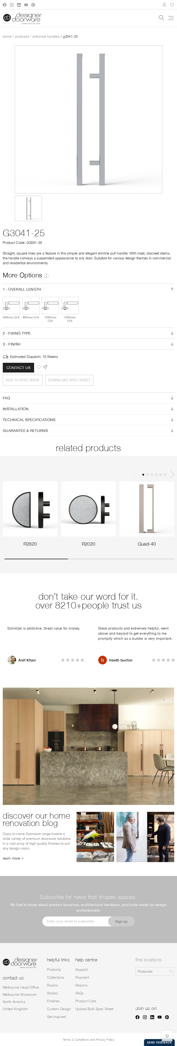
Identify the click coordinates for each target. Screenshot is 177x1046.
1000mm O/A (50, 319)
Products (22, 36)
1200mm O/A (70, 319)
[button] (169, 18)
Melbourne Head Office (21, 987)
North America (14, 1001)
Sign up (121, 921)
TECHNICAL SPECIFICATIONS (29, 420)
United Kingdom (15, 1009)
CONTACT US (18, 368)
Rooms (52, 985)
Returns (81, 985)
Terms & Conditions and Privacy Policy (88, 1039)
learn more (11, 858)
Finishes (53, 1001)
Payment (82, 977)
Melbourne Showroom (20, 994)
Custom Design (59, 1009)
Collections (55, 977)
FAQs (79, 993)
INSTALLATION (16, 409)
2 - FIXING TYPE (17, 333)
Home (7, 36)
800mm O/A (31, 317)
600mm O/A (11, 317)
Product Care (85, 1001)
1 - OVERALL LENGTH (22, 289)
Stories (52, 993)
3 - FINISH (12, 344)
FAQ (6, 398)
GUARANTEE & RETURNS (25, 430)
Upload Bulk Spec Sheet (94, 1009)
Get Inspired (56, 1017)
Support (81, 969)
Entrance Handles (45, 36)
